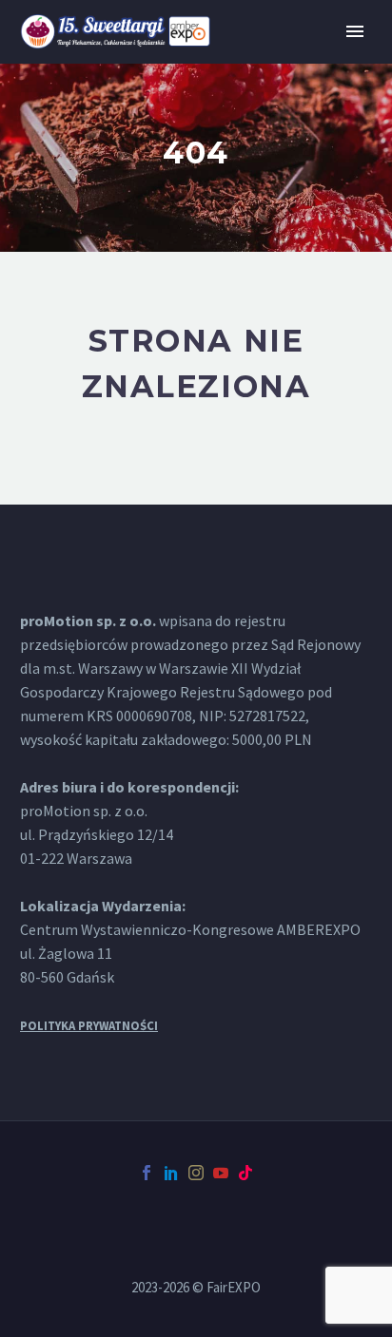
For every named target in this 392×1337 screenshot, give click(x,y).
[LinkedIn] (171, 1172)
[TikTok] (245, 1172)
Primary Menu (355, 31)
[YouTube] (220, 1172)
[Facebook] (146, 1172)
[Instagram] (196, 1172)
